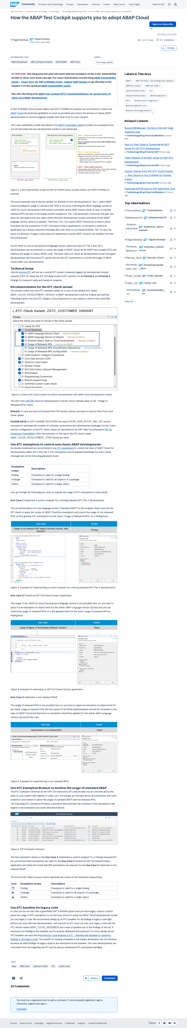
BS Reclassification (158, 96)
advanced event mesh (135, 91)
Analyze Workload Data (135, 96)
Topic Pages (134, 4)
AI (150, 91)
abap (14, 966)
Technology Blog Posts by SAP (74, 12)
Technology (54, 12)
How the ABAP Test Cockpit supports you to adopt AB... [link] (109, 12)
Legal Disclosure (54, 1023)
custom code (64, 966)
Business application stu (136, 106)
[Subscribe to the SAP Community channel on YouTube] (169, 1023)
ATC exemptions (65, 448)
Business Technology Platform (138, 111)
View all (129, 301)
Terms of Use (26, 1023)
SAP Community (17, 12)
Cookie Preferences (97, 1023)
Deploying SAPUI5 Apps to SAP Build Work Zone (150, 189)
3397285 (29, 401)
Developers (82, 4)
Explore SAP (159, 4)
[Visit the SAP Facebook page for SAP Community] (159, 1023)
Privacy (13, 1023)
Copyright (39, 1023)
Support (81, 1023)
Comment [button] (109, 978)
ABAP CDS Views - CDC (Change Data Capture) (154, 81)
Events (107, 4)
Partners (96, 4)
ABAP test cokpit (152, 86)
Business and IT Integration (146, 101)
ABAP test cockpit (133, 86)
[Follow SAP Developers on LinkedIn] (175, 1023)
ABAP (128, 81)
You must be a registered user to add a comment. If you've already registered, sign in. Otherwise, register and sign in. (60, 1002)
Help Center (119, 4)
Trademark (70, 1023)
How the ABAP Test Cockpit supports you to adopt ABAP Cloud (80, 17)
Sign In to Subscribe (162, 24)
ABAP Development (19, 62)
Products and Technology (51, 4)
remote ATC (25, 272)
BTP (127, 101)
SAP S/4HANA (61, 62)
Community (28, 4)
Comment (21, 1009)
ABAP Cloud (75, 62)
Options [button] (150, 29)
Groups (69, 4)
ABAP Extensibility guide (70, 125)
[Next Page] (153, 113)
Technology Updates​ (104, 62)
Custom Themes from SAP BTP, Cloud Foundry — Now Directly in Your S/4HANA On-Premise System (149, 175)
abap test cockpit (40, 966)
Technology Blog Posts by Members (146, 135)
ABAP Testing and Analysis (41, 62)
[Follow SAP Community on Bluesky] (164, 1023)
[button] (163, 48)
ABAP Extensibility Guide (56, 86)
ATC (53, 966)
